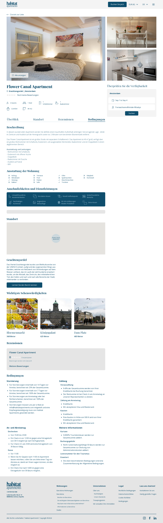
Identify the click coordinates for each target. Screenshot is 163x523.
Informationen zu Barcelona (66, 507)
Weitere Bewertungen (19, 366)
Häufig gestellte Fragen (148, 494)
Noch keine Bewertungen (28, 95)
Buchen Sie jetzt (117, 4)
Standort (38, 119)
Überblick (13, 119)
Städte (59, 510)
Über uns (96, 490)
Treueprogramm (99, 500)
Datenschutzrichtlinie (126, 494)
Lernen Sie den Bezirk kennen (24, 285)
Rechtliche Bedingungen (127, 490)
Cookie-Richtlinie (124, 498)
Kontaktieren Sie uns (147, 490)
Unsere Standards (99, 497)
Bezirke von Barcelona (64, 497)
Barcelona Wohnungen (65, 490)
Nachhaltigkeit (98, 494)
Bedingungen (96, 119)
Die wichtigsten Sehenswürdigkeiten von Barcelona (73, 500)
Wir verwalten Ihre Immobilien (104, 504)
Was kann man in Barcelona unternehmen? (70, 504)
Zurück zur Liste (17, 14)
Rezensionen (66, 119)
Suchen (132, 113)
